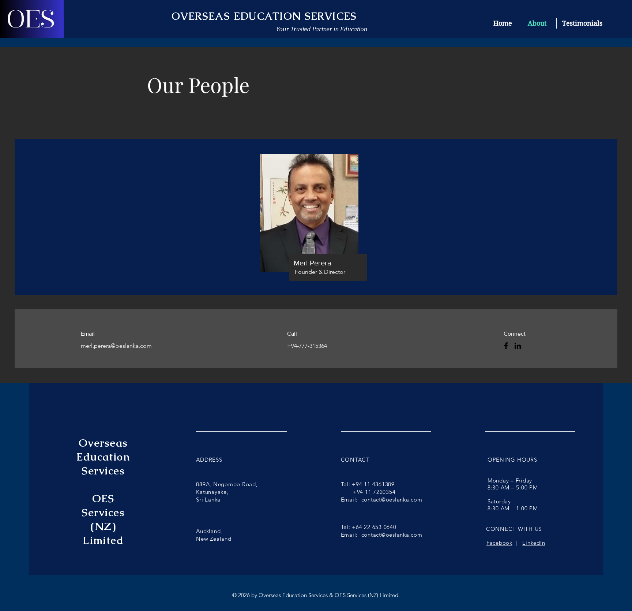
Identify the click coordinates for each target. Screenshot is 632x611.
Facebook (499, 542)
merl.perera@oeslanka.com (116, 345)
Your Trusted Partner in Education (321, 29)
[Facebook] (506, 345)
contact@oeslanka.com (391, 499)
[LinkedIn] (517, 345)
